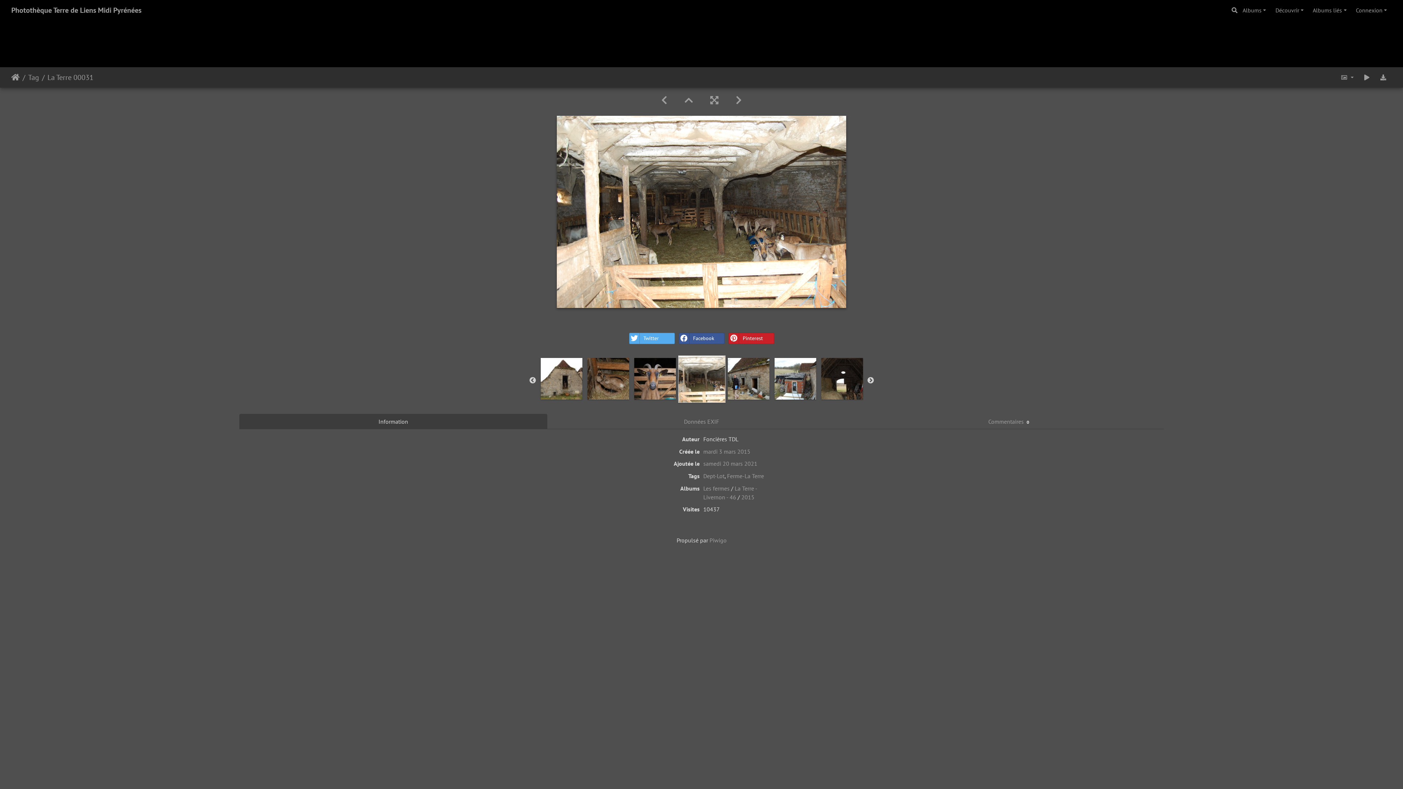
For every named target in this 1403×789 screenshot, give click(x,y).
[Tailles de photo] (1347, 77)
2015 (747, 497)
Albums (1252, 10)
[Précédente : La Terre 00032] (664, 100)
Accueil (15, 77)
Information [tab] (393, 421)
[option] (561, 379)
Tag (33, 77)
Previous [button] (532, 380)
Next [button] (870, 380)
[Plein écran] (714, 100)
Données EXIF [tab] (701, 421)
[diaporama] (1366, 77)
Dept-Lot (714, 476)
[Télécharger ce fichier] (1383, 77)
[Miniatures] (689, 100)
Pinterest (753, 338)
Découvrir (1287, 10)
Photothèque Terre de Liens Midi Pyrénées (76, 10)
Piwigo (718, 540)
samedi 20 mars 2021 (730, 463)
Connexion (1369, 10)
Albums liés (1327, 10)
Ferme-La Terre (745, 476)
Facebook (703, 338)
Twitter (651, 338)
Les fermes (716, 488)
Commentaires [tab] (1009, 421)
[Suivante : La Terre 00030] (738, 100)
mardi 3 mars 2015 (726, 451)
